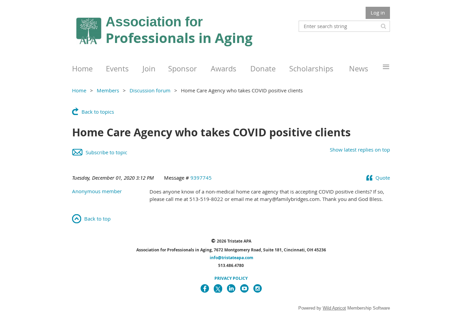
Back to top (97, 218)
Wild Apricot (334, 308)
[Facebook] (205, 288)
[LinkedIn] (231, 288)
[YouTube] (244, 288)
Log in (378, 12)
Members (108, 90)
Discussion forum (150, 90)
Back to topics (98, 111)
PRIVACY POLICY (231, 278)
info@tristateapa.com (231, 258)
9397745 (201, 177)
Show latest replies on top (360, 149)
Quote (382, 177)
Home (79, 90)
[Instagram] (257, 288)
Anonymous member (97, 191)
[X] (218, 288)
